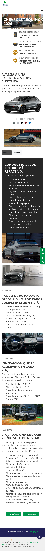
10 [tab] (35, 149)
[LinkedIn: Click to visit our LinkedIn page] (33, 532)
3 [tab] (13, 149)
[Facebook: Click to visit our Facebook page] (29, 532)
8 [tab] (29, 149)
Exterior (6, 153)
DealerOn (20, 542)
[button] (42, 262)
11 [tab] (38, 149)
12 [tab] (41, 149)
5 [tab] (19, 149)
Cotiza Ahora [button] (31, 514)
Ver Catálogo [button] (14, 514)
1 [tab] (7, 149)
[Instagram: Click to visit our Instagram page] (35, 532)
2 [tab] (10, 149)
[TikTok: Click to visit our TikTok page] (37, 532)
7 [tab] (26, 149)
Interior (17, 153)
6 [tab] (22, 149)
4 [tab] (16, 149)
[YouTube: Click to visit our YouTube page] (31, 532)
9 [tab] (32, 149)
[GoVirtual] (7, 540)
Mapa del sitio (28, 542)
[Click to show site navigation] (41, 10)
